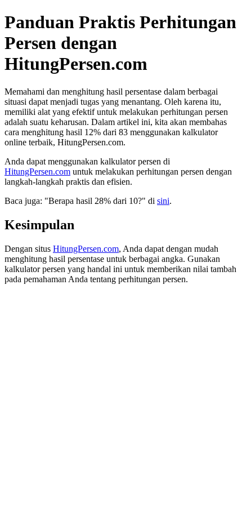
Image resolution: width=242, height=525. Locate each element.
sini (163, 201)
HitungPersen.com (37, 171)
